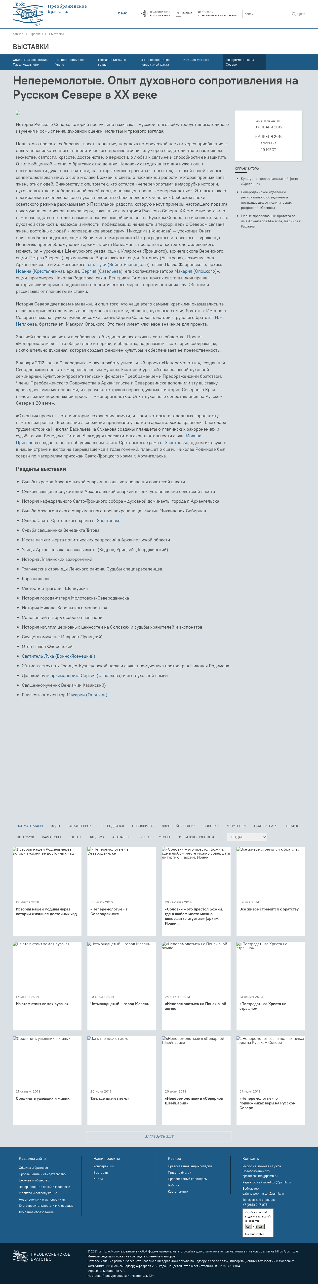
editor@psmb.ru (279, 1182)
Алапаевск (121, 837)
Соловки (211, 826)
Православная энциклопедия (190, 1166)
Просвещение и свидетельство (42, 1174)
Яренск (145, 837)
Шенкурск (25, 837)
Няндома (96, 837)
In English (298, 14)
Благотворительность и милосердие (46, 1206)
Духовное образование (36, 1212)
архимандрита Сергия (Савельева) (86, 675)
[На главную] (50, 13)
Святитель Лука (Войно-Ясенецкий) (58, 656)
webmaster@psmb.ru (268, 1193)
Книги (98, 1179)
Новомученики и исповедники (42, 1199)
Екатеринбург (266, 826)
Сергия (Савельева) (101, 271)
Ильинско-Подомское (198, 837)
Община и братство (33, 1168)
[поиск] (294, 14)
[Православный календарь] (144, 14)
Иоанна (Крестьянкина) (40, 271)
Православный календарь (187, 1179)
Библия (187, 13)
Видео (56, 826)
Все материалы (30, 826)
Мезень (165, 837)
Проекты (36, 34)
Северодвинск (111, 826)
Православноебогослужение (160, 13)
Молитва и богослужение (38, 1193)
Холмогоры (236, 826)
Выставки (56, 34)
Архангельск (80, 826)
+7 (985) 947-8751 (255, 1205)
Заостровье (176, 442)
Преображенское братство (50, 1256)
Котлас (75, 837)
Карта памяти (178, 1191)
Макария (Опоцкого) (195, 271)
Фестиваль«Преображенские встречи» (217, 13)
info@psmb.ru (267, 1176)
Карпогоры (51, 837)
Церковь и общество (34, 1180)
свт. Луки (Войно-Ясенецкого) (119, 264)
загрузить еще (159, 1136)
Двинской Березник (179, 826)
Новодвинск (143, 826)
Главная (17, 34)
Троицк (291, 826)
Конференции (103, 1166)
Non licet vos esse (196, 60)
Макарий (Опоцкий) (87, 695)
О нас (122, 13)
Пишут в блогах (179, 1172)
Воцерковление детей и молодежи (44, 1187)
